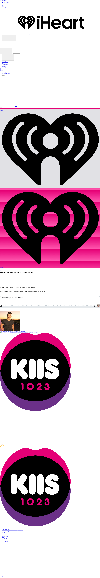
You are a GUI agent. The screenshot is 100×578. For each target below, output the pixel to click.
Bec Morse (3, 537)
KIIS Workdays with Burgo (5, 62)
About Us (3, 527)
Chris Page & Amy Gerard (5, 64)
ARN (2, 576)
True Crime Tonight (4, 65)
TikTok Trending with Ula (5, 541)
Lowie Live (3, 539)
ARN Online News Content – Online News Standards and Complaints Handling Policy (12, 530)
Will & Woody (3, 63)
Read (0, 69)
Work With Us (3, 533)
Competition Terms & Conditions (6, 73)
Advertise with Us (4, 7)
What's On (3, 6)
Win (2, 5)
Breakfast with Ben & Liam (5, 4)
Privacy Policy (3, 532)
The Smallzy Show (4, 66)
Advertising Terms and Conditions (6, 529)
